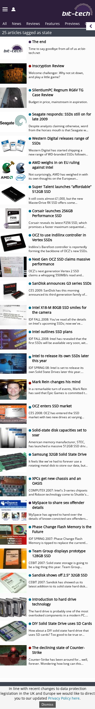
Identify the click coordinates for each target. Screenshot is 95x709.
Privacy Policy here (64, 698)
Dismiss (47, 704)
